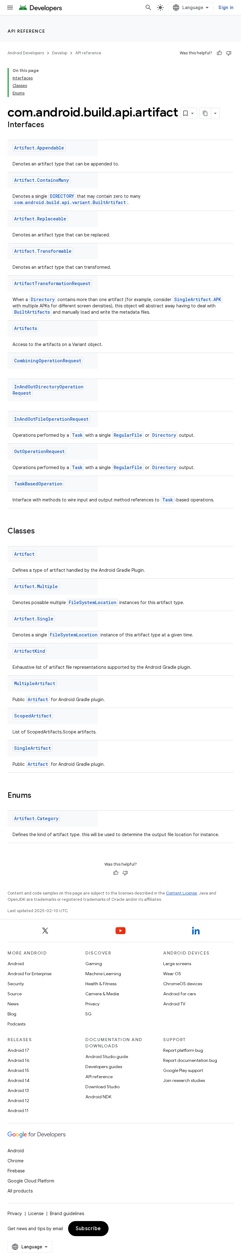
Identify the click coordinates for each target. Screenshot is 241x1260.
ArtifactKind (29, 651)
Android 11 (18, 1110)
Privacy (92, 1004)
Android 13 (18, 1090)
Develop (59, 53)
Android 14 (18, 1080)
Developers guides (103, 1066)
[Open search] (148, 7)
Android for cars (179, 994)
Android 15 (18, 1070)
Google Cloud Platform (31, 1181)
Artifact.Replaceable (40, 219)
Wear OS (172, 973)
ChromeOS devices (182, 984)
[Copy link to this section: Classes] (41, 531)
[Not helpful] (228, 53)
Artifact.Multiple (36, 586)
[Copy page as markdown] (205, 113)
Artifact (24, 554)
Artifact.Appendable (39, 148)
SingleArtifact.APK (197, 299)
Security (16, 984)
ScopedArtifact (32, 716)
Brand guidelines (67, 1213)
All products (20, 1191)
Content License (181, 893)
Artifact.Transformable (43, 251)
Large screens (177, 963)
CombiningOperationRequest (47, 361)
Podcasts (16, 1024)
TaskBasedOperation (38, 484)
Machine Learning (103, 973)
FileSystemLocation (92, 602)
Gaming (93, 963)
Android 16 (18, 1060)
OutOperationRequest (39, 451)
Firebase (16, 1171)
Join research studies (184, 1080)
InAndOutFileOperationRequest (51, 419)
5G (88, 1014)
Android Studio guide (106, 1056)
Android (16, 963)
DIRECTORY (62, 196)
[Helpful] (219, 53)
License (36, 1213)
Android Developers (26, 53)
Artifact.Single (33, 619)
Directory (43, 299)
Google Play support (183, 1070)
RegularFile (128, 435)
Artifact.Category (36, 818)
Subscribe (88, 1228)
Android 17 (18, 1050)
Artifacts (25, 328)
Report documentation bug (190, 1060)
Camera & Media (102, 994)
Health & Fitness (100, 984)
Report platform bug (183, 1050)
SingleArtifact (32, 748)
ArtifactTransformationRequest (52, 283)
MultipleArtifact (34, 683)
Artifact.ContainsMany (41, 180)
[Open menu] (10, 7)
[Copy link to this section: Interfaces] (50, 125)
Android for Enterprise (29, 973)
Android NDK (98, 1097)
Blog (12, 1014)
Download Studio (102, 1087)
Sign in (225, 7)
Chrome (16, 1161)
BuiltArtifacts (32, 312)
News (13, 1004)
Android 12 (18, 1100)
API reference (27, 31)
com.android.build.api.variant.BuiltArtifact (70, 202)
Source (15, 994)
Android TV (174, 1004)
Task (77, 435)
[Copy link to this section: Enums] (37, 796)
